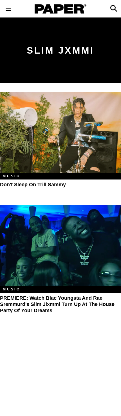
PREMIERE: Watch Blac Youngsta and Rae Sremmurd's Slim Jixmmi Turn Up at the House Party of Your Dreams (57, 304)
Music (12, 176)
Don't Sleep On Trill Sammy (33, 184)
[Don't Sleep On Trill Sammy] (60, 132)
